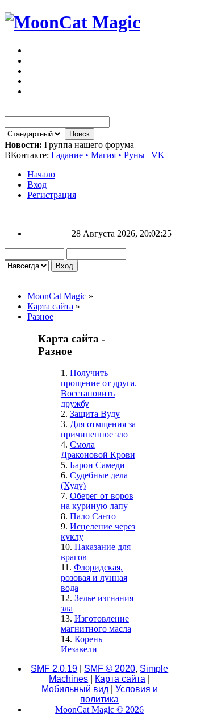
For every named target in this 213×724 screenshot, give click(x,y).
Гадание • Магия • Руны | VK (108, 155)
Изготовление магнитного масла (96, 624)
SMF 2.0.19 (54, 668)
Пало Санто (93, 516)
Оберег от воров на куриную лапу (97, 501)
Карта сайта (120, 679)
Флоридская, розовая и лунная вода (94, 577)
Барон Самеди (97, 465)
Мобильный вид (74, 689)
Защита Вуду (95, 414)
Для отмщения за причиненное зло (98, 429)
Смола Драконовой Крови (98, 450)
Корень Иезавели (81, 644)
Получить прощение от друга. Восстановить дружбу (99, 388)
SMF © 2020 (109, 668)
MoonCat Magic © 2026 (99, 709)
